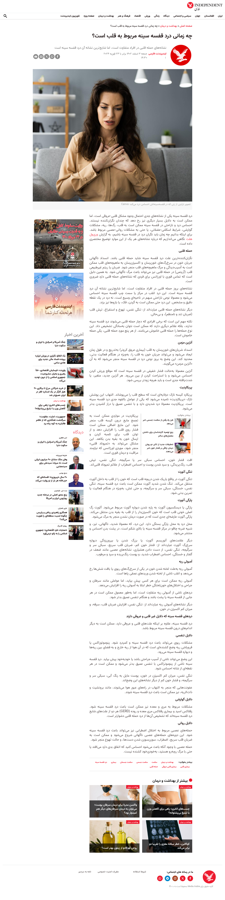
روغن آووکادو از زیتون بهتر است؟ (119, 848)
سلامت (154, 762)
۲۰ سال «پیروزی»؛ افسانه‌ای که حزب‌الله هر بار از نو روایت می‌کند (51, 479)
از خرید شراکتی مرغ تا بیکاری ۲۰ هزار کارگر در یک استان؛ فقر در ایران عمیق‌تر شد (49, 391)
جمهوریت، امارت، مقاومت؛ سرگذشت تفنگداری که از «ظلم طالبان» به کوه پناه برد (50, 420)
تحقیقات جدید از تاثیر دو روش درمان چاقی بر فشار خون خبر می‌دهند (159, 448)
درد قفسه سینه (101, 762)
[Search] (5, 16)
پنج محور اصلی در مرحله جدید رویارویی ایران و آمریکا (52, 496)
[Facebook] (57, 56)
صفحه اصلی (186, 26)
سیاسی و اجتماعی (182, 16)
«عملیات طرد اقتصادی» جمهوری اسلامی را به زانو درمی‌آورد (51, 532)
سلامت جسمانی (126, 762)
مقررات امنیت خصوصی (108, 872)
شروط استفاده (139, 872)
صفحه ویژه (89, 16)
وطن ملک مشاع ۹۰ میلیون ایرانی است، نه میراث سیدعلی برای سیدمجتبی (51, 463)
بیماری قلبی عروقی (169, 766)
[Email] (41, 56)
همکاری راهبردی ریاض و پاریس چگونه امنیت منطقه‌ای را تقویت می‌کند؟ (51, 516)
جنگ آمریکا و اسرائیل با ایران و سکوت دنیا (50, 344)
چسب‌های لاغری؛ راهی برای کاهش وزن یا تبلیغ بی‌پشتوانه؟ (168, 811)
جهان (197, 16)
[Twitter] (46, 56)
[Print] (35, 56)
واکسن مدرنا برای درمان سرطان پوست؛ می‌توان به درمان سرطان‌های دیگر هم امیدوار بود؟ (115, 809)
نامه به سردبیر (84, 872)
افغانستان (209, 16)
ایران (220, 16)
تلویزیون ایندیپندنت (70, 16)
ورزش (147, 16)
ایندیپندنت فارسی (157, 54)
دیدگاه (166, 16)
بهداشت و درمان (106, 16)
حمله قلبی (154, 766)
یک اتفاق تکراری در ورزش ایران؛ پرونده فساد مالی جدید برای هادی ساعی (50, 359)
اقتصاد (137, 16)
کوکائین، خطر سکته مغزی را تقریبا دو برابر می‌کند (169, 846)
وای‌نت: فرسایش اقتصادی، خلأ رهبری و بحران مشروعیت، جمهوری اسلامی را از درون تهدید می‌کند (49, 375)
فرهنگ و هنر (124, 16)
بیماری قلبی (185, 766)
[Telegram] (167, 878)
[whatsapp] (160, 878)
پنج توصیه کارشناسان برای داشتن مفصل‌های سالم (158, 434)
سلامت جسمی (142, 762)
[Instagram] (175, 878)
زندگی (156, 16)
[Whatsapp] (52, 56)
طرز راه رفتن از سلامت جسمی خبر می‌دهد (158, 422)
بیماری (113, 762)
